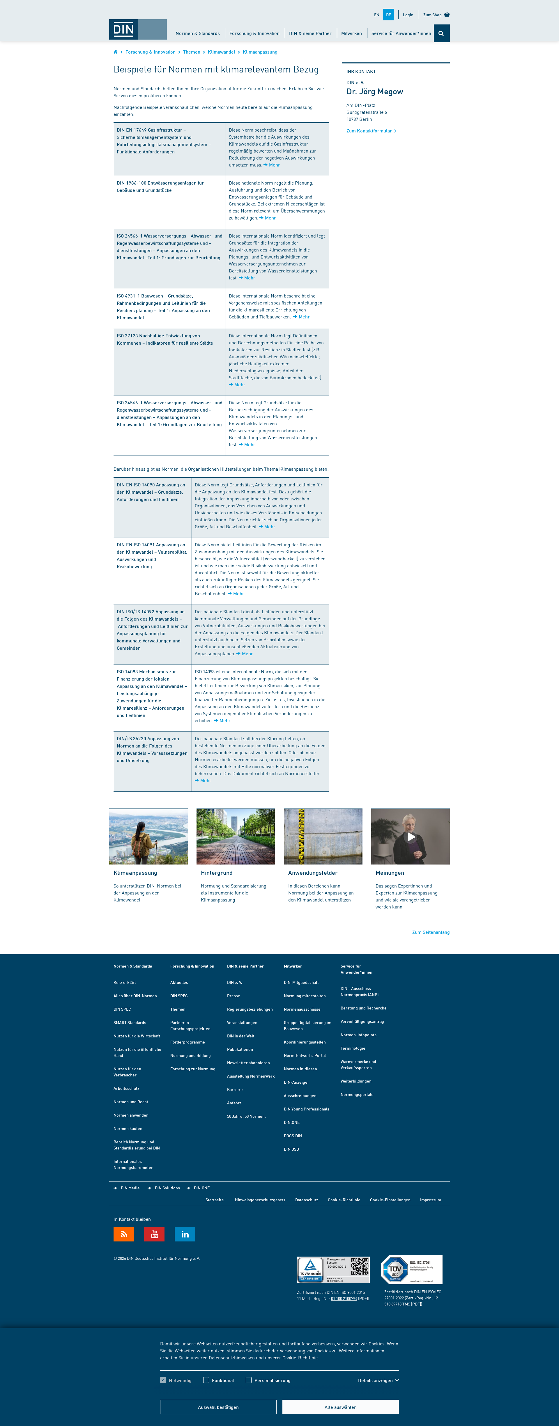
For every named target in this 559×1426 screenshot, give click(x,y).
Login (408, 14)
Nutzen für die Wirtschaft (137, 1035)
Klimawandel (221, 51)
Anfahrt (234, 1102)
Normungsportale (357, 1094)
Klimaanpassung (260, 51)
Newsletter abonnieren (248, 1062)
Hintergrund (217, 872)
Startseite (215, 1199)
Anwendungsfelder (313, 872)
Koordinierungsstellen (305, 1041)
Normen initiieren (300, 1068)
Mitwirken (351, 33)
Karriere (235, 1089)
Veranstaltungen (242, 1022)
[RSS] (124, 1234)
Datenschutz (306, 1199)
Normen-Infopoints (358, 1034)
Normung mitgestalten (305, 995)
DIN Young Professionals (306, 1108)
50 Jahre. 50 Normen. (246, 1116)
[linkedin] (185, 1234)
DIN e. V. (234, 982)
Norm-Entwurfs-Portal (305, 1055)
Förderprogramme (187, 1041)
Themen (191, 51)
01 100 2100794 (344, 1298)
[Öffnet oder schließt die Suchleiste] (442, 33)
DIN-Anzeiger (296, 1082)
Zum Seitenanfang (431, 932)
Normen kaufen (128, 1128)
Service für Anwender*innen (401, 33)
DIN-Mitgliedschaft (301, 982)
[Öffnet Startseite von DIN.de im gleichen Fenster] (138, 26)
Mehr (274, 164)
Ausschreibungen (300, 1095)
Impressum (430, 1199)
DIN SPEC (122, 1009)
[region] (279, 1367)
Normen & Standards (198, 33)
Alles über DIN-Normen (135, 995)
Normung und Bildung (190, 1055)
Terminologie (353, 1048)
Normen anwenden (131, 1114)
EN (376, 14)
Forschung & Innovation (254, 33)
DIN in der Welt (240, 1035)
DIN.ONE (292, 1122)
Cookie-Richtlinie (300, 1357)
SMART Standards (130, 1022)
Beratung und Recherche (364, 1007)
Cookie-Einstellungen (390, 1199)
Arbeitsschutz (126, 1088)
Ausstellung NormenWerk (251, 1075)
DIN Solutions (167, 1187)
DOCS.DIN (293, 1135)
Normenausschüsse (302, 1009)
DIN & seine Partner (310, 33)
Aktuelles (179, 982)
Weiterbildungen (356, 1080)
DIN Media (130, 1187)
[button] (378, 1380)
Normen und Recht (131, 1101)
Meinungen (390, 872)
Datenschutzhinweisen (232, 1357)
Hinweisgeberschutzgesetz (260, 1199)
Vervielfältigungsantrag (362, 1021)
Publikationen (240, 1049)
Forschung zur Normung (192, 1068)
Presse (233, 995)
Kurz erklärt (125, 982)
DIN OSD (291, 1149)
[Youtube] (154, 1234)
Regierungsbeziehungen (250, 1009)
